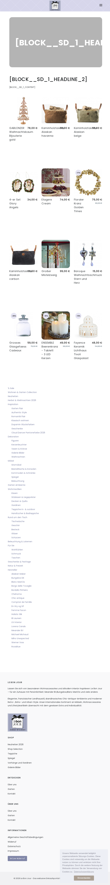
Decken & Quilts (19, 501)
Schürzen (16, 537)
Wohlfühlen (17, 549)
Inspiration (13, 404)
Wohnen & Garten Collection (22, 392)
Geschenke (17, 428)
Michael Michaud (19, 634)
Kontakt (11, 793)
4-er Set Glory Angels (14, 203)
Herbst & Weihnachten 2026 (22, 400)
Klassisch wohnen (20, 420)
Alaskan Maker (18, 573)
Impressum (13, 851)
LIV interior (16, 622)
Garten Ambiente (16, 485)
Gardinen (16, 505)
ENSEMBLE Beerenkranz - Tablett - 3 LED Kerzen (50, 350)
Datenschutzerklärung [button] (84, 871)
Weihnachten (18, 456)
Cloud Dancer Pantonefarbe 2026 (28, 432)
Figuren (15, 440)
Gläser (14, 533)
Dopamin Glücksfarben (23, 424)
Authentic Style (19, 412)
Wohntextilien (15, 489)
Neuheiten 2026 (15, 744)
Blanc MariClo (18, 581)
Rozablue (15, 646)
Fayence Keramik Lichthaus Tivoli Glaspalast (81, 350)
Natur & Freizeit (15, 565)
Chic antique (17, 598)
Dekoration (13, 436)
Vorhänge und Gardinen (20, 762)
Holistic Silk (16, 614)
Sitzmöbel (16, 464)
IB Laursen (16, 618)
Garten (11, 789)
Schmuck (16, 553)
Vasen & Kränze (19, 448)
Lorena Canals (18, 626)
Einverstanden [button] (84, 878)
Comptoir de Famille (21, 602)
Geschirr (15, 525)
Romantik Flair (18, 416)
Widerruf (12, 841)
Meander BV (17, 630)
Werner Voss (17, 642)
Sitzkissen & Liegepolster (23, 497)
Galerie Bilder (17, 452)
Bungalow (61, 692)
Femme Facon (18, 610)
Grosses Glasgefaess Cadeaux (17, 346)
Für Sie (11, 545)
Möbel (11, 460)
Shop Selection (15, 749)
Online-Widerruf (17, 859)
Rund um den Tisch (17, 517)
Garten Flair (17, 408)
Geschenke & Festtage (19, 561)
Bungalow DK (17, 577)
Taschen (15, 557)
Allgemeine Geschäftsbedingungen (25, 837)
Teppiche (12, 753)
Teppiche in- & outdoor (23, 509)
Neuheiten (13, 396)
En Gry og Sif (17, 606)
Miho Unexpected (20, 638)
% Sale (11, 388)
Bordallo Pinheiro (19, 590)
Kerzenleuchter (19, 444)
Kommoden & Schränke (23, 473)
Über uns (12, 784)
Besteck (15, 529)
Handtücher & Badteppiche (25, 513)
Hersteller (12, 569)
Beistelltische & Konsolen (23, 469)
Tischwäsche (17, 521)
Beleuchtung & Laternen (20, 541)
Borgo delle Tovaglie (21, 585)
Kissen (14, 493)
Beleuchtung (17, 481)
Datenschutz (14, 846)
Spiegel (15, 477)
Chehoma (16, 594)
